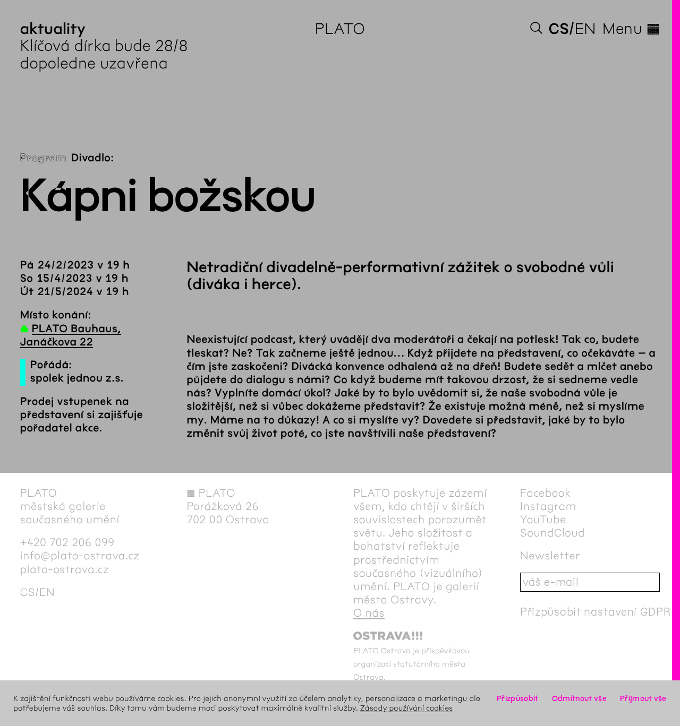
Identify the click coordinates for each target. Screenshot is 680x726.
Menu (631, 28)
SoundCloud (552, 533)
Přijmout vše (643, 698)
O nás (369, 613)
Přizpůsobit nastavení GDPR (595, 612)
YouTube (543, 520)
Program (43, 158)
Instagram (548, 506)
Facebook (545, 493)
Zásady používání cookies (406, 708)
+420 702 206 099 (67, 543)
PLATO (340, 28)
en (585, 28)
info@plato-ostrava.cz (80, 556)
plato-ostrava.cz (64, 570)
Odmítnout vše (579, 698)
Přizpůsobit (517, 698)
